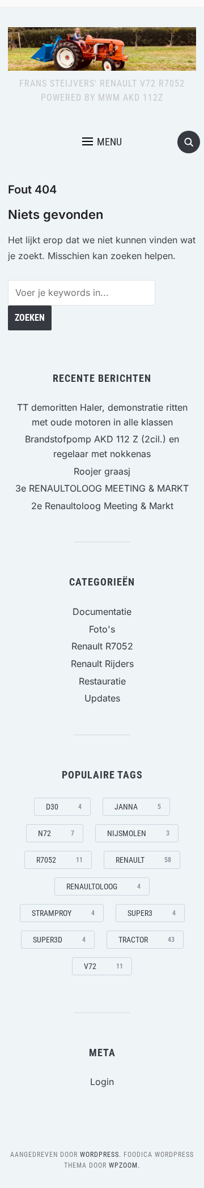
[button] (102, 142)
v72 (103, 966)
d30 (64, 806)
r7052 (59, 859)
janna (137, 806)
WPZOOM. (124, 1165)
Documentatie (102, 611)
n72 (56, 833)
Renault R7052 (102, 646)
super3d (59, 939)
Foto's (102, 629)
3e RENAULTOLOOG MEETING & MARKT (102, 488)
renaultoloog (103, 886)
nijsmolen (138, 833)
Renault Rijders (102, 663)
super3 (152, 913)
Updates (102, 698)
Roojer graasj (102, 471)
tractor (146, 939)
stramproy (63, 913)
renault (143, 859)
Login (102, 1081)
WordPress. (100, 1155)
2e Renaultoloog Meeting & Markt (102, 505)
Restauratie (102, 681)
